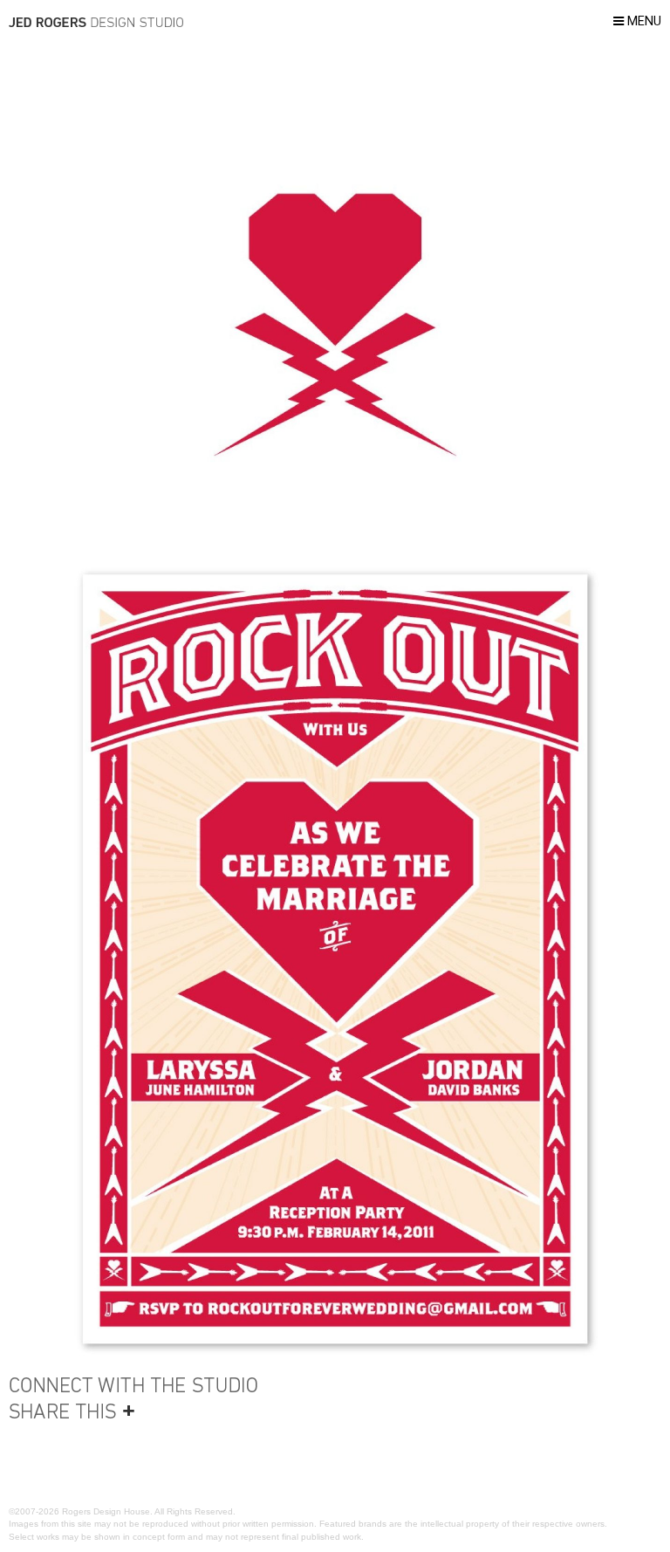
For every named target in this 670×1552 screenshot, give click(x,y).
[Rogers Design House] (96, 24)
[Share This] (139, 1411)
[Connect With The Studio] (139, 1385)
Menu (642, 21)
